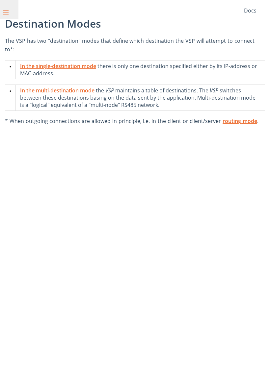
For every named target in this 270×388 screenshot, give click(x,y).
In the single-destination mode (58, 66)
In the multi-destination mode (57, 90)
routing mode (240, 121)
